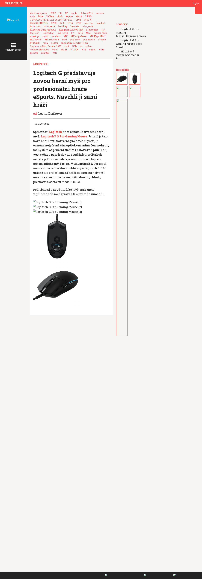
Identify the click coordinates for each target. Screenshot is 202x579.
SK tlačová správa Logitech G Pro (127, 55)
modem (55, 36)
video (88, 46)
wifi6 (101, 49)
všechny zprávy (38, 13)
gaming (88, 22)
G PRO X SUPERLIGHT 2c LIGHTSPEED (51, 19)
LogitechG (62, 32)
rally (45, 42)
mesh (45, 36)
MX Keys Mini (97, 36)
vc (81, 46)
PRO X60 (34, 42)
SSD (74, 46)
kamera (74, 26)
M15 (80, 32)
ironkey (62, 26)
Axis (32, 16)
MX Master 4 (52, 39)
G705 (53, 22)
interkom (49, 26)
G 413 (79, 16)
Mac (88, 32)
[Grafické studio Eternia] (157, 575)
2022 (53, 13)
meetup (34, 36)
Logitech (40, 64)
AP (66, 13)
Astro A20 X (86, 13)
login (196, 3)
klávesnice (92, 29)
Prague (102, 39)
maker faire (100, 32)
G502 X (87, 19)
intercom (35, 26)
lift (103, 29)
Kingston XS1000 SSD (71, 29)
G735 (78, 22)
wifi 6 (92, 49)
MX (66, 36)
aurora (100, 13)
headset (100, 22)
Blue (40, 16)
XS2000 (45, 52)
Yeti (54, 52)
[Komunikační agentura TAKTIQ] (123, 575)
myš (64, 39)
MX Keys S (36, 39)
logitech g (47, 32)
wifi (84, 49)
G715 (70, 22)
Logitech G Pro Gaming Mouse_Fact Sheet (129, 44)
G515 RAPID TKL (39, 22)
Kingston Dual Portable (43, 29)
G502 (78, 19)
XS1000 (34, 52)
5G (60, 13)
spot (66, 46)
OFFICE (14, 3)
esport (69, 16)
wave (54, 49)
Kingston (88, 26)
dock (60, 16)
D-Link (50, 16)
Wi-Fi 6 (74, 49)
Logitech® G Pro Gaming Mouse (64, 136)
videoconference (39, 49)
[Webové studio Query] (185, 575)
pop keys (75, 39)
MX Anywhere (78, 36)
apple (74, 13)
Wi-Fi (64, 49)
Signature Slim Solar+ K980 (45, 46)
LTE (73, 32)
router (54, 42)
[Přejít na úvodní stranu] (3, 3)
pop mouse (89, 39)
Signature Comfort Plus (74, 42)
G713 (62, 22)
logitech (34, 32)
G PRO (88, 16)
